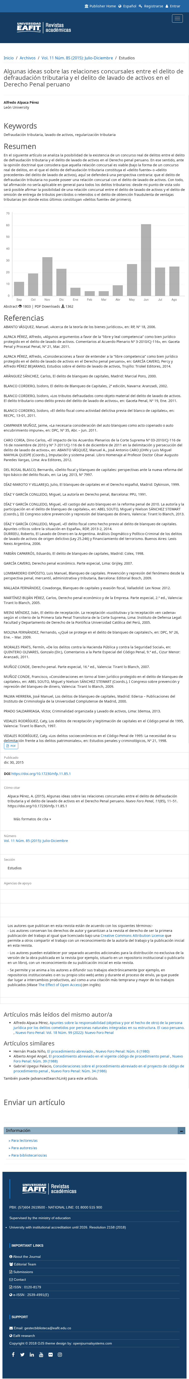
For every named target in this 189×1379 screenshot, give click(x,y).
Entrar (174, 6)
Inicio (9, 58)
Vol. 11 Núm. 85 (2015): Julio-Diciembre (77, 58)
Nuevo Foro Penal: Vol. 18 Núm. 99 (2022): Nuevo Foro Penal (65, 1032)
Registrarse (153, 6)
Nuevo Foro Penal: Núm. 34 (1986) (79, 1071)
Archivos (28, 58)
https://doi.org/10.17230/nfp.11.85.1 (41, 773)
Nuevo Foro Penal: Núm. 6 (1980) (122, 1051)
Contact (20, 1279)
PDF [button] (13, 746)
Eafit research (24, 1336)
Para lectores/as (24, 1140)
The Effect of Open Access (59, 984)
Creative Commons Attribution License (132, 935)
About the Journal (27, 1257)
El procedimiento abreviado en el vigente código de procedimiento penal (109, 1056)
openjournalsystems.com (92, 1343)
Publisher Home (103, 6)
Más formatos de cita (31, 819)
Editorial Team (25, 1264)
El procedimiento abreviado (70, 1051)
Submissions (23, 1272)
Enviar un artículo (94, 1112)
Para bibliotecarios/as (28, 1155)
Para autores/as (23, 1147)
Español (129, 6)
